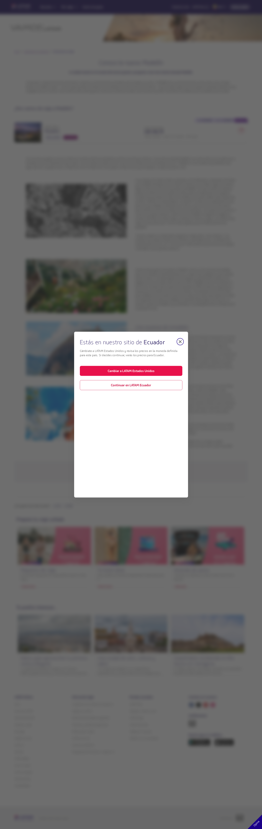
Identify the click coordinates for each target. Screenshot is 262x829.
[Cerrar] (180, 341)
